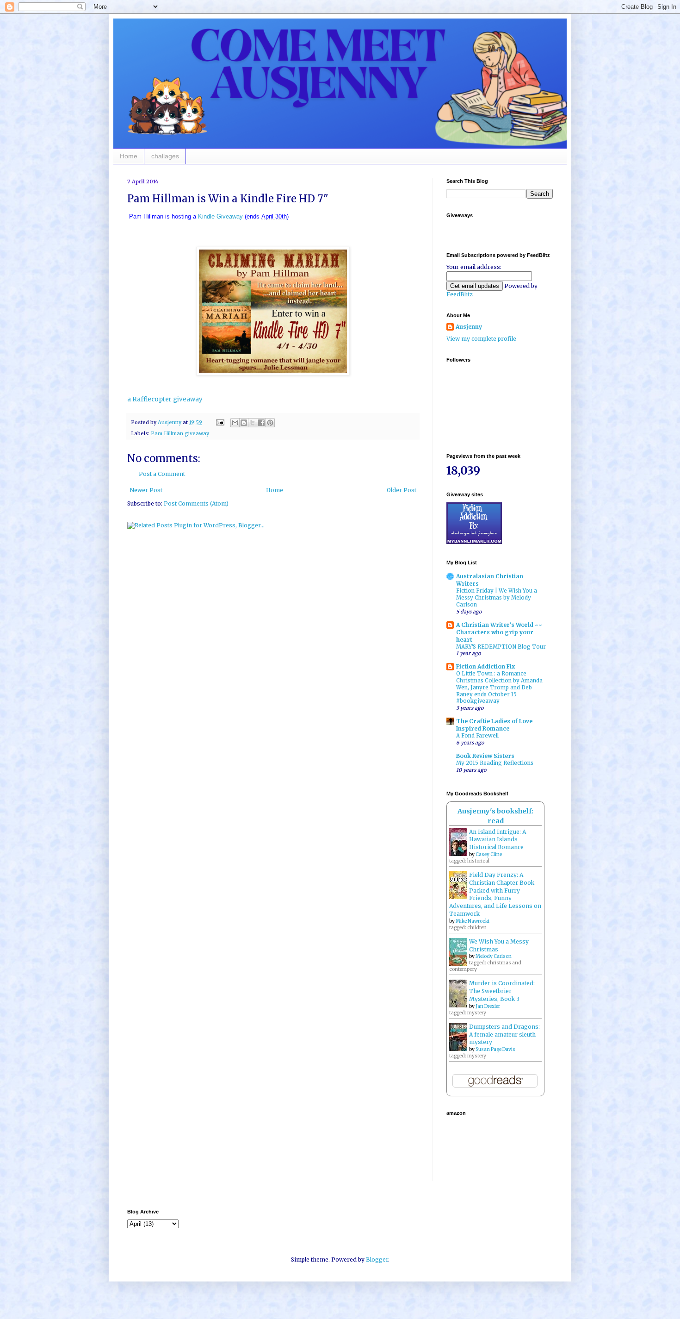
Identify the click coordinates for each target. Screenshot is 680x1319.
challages (165, 156)
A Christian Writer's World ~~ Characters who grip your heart (499, 632)
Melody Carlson (494, 956)
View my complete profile (481, 338)
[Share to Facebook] (261, 422)
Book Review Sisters (485, 755)
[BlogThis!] (243, 422)
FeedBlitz (459, 294)
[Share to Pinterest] (270, 422)
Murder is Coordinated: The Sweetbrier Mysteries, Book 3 (502, 991)
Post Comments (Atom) (196, 503)
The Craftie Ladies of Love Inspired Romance (494, 725)
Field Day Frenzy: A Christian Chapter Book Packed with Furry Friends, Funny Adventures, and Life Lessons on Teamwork (495, 894)
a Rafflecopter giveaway (165, 399)
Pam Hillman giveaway (180, 433)
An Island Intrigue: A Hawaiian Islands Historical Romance (497, 839)
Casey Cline (489, 854)
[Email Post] (220, 422)
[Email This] (235, 422)
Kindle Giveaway (220, 216)
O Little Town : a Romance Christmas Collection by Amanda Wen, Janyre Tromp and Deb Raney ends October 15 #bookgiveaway (499, 687)
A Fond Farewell (477, 735)
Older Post (401, 490)
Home (128, 156)
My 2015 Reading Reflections (494, 763)
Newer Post (146, 490)
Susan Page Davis (495, 1049)
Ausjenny (469, 326)
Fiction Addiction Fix (485, 666)
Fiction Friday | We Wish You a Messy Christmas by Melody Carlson (496, 598)
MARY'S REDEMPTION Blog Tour (501, 647)
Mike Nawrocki (472, 921)
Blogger (377, 1259)
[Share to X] (252, 422)
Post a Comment (162, 473)
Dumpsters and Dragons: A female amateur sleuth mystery (504, 1034)
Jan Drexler (488, 1006)
